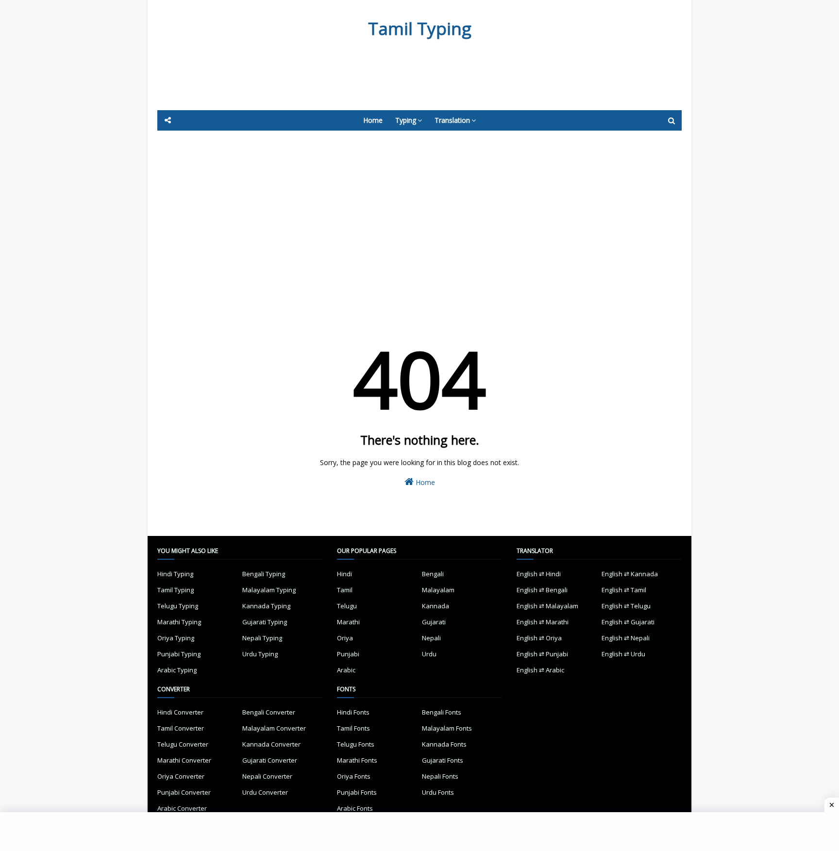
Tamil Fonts (353, 728)
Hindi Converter (180, 712)
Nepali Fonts (440, 776)
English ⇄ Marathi (543, 621)
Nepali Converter (267, 776)
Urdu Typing (260, 654)
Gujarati (434, 621)
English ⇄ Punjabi (542, 654)
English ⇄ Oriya (539, 638)
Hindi (344, 573)
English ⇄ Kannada (630, 573)
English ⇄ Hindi (539, 573)
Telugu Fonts (355, 744)
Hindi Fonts (353, 712)
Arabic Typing (177, 670)
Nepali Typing (262, 638)
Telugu (347, 605)
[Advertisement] (395, 83)
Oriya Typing (175, 638)
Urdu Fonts (438, 792)
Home (424, 482)
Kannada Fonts (444, 744)
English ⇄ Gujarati (628, 621)
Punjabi (348, 654)
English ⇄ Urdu (623, 654)
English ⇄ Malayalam (547, 605)
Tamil (344, 589)
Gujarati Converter (269, 760)
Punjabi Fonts (357, 792)
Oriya (345, 638)
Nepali (431, 638)
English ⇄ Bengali (542, 589)
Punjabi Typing (179, 654)
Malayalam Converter (274, 728)
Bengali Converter (268, 712)
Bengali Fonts (441, 712)
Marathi (348, 621)
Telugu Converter (182, 744)
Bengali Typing (263, 573)
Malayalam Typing (269, 589)
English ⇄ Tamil (624, 589)
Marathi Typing (179, 621)
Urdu (429, 654)
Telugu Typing (177, 605)
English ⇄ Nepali (626, 638)
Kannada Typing (266, 605)
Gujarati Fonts (442, 760)
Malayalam (438, 589)
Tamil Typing (419, 28)
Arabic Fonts (355, 808)
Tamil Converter (180, 728)
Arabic (346, 670)
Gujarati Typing (264, 621)
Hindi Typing (175, 573)
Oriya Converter (180, 776)
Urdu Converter (265, 792)
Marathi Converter (184, 760)
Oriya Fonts (353, 776)
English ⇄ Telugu (626, 605)
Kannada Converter (271, 744)
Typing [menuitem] (405, 120)
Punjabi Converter (184, 792)
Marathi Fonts (357, 760)
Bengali (433, 573)
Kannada (435, 605)
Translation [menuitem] (452, 120)
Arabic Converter (182, 808)
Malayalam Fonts (447, 728)
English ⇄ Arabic (540, 670)
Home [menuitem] (373, 120)
